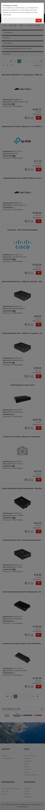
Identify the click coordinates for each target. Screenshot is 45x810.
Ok (39, 20)
